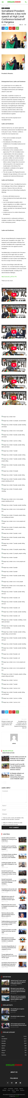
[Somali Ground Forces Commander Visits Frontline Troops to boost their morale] (22, 873)
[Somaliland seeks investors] (5, 1018)
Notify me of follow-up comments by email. (12, 822)
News (7, 5)
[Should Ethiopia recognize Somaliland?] (5, 1010)
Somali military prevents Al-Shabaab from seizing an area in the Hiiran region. (18, 758)
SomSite (17, 1096)
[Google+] (11, 1082)
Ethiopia (4, 1090)
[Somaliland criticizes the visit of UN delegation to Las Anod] (22, 891)
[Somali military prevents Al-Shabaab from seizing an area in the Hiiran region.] (5, 758)
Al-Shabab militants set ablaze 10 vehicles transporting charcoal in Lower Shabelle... (9, 856)
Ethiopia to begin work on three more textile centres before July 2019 (7, 724)
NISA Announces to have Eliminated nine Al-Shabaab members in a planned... (9, 939)
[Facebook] (7, 1082)
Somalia (16, 1088)
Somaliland (7, 8)
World (13, 1090)
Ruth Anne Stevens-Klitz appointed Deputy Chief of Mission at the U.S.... (8, 914)
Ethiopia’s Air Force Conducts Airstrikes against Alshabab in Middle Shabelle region (18, 998)
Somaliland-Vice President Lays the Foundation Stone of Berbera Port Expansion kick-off (20, 725)
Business (22, 1090)
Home (3, 5)
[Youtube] (20, 1082)
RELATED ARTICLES (8, 751)
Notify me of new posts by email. (10, 824)
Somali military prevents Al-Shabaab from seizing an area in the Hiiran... (9, 839)
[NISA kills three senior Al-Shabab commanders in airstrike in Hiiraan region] (22, 898)
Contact (14, 1092)
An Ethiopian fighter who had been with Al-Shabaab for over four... (9, 864)
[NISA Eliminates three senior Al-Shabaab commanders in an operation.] (22, 906)
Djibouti (21, 1088)
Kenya (9, 1090)
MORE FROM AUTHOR (8, 753)
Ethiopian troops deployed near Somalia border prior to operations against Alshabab (18, 990)
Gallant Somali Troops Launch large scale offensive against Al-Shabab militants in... (18, 982)
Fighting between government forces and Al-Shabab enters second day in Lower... (9, 923)
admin (4, 24)
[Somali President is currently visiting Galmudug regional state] (22, 931)
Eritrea (17, 1090)
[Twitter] (16, 1082)
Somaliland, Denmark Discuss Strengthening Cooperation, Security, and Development (9, 964)
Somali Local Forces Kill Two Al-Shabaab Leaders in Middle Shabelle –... (9, 847)
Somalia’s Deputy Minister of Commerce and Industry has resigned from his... (9, 948)
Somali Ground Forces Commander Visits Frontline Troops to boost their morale (9, 872)
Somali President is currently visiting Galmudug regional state (9, 931)
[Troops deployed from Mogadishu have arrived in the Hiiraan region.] (22, 956)
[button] (26, 2)
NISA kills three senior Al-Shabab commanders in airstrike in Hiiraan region (8, 898)
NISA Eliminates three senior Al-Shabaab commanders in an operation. (9, 906)
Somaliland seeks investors (18, 1016)
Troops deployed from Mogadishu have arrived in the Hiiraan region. (9, 956)
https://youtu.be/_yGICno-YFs (9, 276)
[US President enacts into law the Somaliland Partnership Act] (5, 1025)
